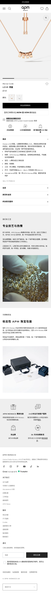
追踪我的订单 (7, 526)
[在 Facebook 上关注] (4, 466)
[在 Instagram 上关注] (10, 466)
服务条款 (24, 572)
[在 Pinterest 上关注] (17, 466)
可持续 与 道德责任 (9, 486)
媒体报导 (5, 500)
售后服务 (5, 533)
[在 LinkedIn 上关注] (38, 466)
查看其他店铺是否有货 (13, 118)
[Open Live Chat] (37, 406)
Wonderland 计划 (9, 489)
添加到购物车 (25, 105)
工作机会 (5, 497)
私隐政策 (16, 572)
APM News (6, 504)
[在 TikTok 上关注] (31, 466)
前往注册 (36, 555)
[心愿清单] (42, 8)
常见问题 (5, 515)
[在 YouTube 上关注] (24, 466)
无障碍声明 (33, 572)
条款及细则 (6, 572)
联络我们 (5, 537)
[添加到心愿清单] (47, 84)
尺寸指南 (5, 519)
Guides (5, 522)
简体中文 (8, 587)
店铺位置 (5, 493)
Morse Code (8, 84)
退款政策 (5, 529)
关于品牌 (5, 482)
